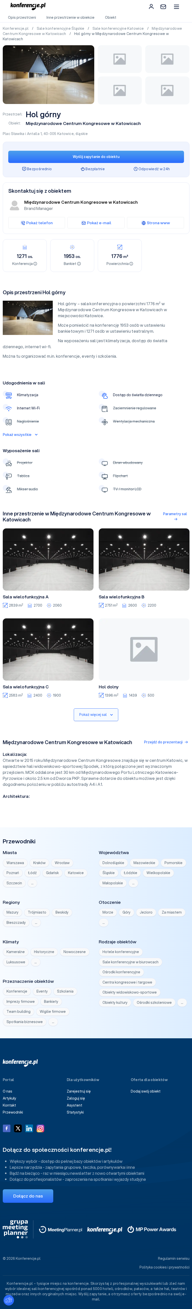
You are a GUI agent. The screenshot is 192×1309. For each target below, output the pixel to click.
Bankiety (51, 1001)
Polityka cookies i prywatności (165, 1267)
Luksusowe (15, 962)
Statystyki (75, 1112)
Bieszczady (16, 922)
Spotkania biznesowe (24, 1021)
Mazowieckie (144, 862)
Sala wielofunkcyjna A (25, 597)
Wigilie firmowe (53, 1011)
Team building (18, 1011)
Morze (107, 912)
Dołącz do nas (28, 1196)
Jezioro (146, 912)
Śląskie (108, 872)
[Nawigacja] (176, 6)
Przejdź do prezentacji (163, 742)
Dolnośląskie (113, 862)
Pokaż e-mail (99, 222)
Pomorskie (173, 862)
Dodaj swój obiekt (145, 1091)
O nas (7, 1091)
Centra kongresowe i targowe (127, 982)
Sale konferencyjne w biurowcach (130, 962)
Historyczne (44, 951)
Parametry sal (175, 513)
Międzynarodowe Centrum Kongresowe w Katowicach (83, 123)
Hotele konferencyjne (120, 951)
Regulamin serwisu (174, 1258)
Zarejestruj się (79, 1091)
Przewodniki (13, 1112)
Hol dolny (109, 687)
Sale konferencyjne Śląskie (61, 28)
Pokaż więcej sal (93, 714)
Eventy (42, 991)
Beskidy (62, 912)
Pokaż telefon (39, 222)
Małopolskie (112, 883)
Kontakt (9, 1105)
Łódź (32, 872)
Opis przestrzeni (22, 17)
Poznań (12, 872)
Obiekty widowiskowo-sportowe (129, 992)
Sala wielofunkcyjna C (26, 687)
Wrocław (62, 862)
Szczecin (14, 883)
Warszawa (15, 862)
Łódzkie (130, 872)
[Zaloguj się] (151, 6)
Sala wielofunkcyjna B (121, 597)
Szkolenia (65, 991)
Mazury (12, 912)
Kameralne (15, 951)
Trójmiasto (37, 912)
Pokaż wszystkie (17, 434)
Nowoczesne (75, 951)
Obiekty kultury (115, 1002)
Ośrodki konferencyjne (121, 972)
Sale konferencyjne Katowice (118, 28)
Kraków (39, 862)
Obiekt (110, 17)
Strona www (158, 222)
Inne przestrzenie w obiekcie (70, 17)
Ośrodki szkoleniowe (154, 1002)
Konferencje (16, 991)
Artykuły (9, 1098)
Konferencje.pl (16, 28)
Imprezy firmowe (20, 1001)
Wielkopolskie (158, 872)
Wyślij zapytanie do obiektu (96, 156)
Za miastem (172, 912)
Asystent (74, 1105)
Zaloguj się (76, 1098)
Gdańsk (52, 872)
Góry (126, 912)
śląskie (82, 133)
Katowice (65, 133)
